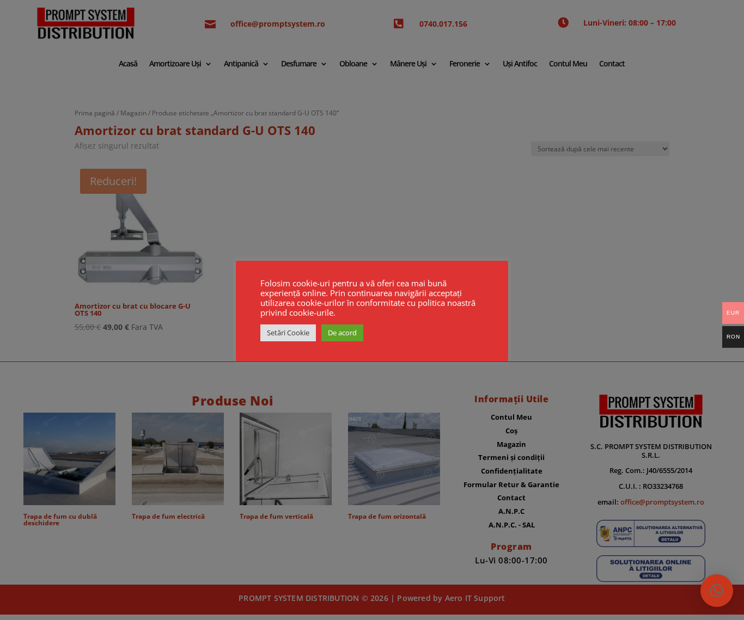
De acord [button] (342, 332)
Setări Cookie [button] (288, 332)
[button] (716, 590)
